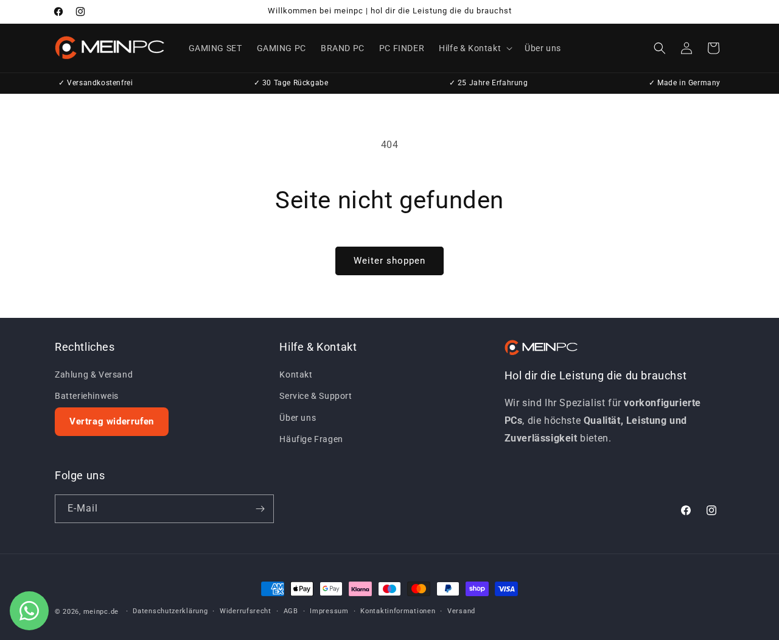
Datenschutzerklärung (170, 611)
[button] (474, 48)
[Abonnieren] (259, 508)
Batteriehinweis (87, 396)
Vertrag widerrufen (111, 421)
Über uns (297, 418)
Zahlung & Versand (94, 374)
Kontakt (295, 374)
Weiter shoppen (389, 260)
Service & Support (315, 396)
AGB (291, 611)
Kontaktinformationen (397, 611)
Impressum (329, 611)
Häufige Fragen (311, 439)
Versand (461, 611)
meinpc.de (101, 612)
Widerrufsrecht (245, 611)
